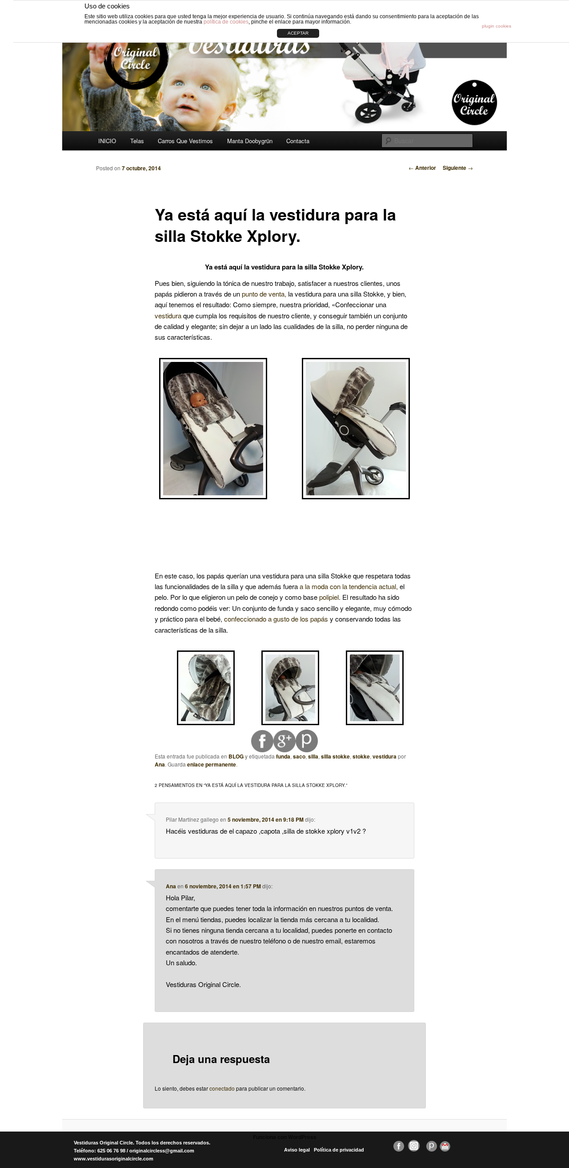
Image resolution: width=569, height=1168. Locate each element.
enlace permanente (211, 764)
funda (283, 756)
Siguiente (458, 168)
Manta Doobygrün (249, 140)
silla (313, 756)
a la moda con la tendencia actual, (349, 586)
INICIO (107, 140)
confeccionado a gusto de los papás (277, 618)
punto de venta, (264, 293)
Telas (137, 140)
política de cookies (226, 22)
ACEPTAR (298, 33)
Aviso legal (297, 1149)
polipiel (329, 597)
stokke (361, 756)
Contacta (297, 140)
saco (299, 756)
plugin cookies (496, 26)
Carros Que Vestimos (185, 140)
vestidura (169, 315)
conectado (222, 1088)
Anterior (422, 168)
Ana (160, 764)
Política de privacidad (339, 1149)
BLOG (236, 756)
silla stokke (335, 756)
